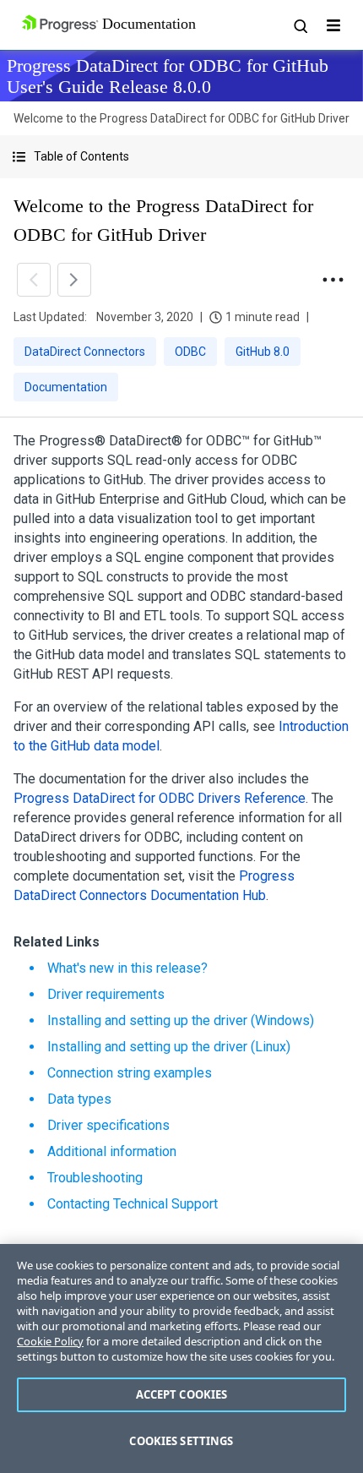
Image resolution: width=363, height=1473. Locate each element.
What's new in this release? (127, 968)
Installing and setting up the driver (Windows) (180, 1020)
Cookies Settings (181, 1440)
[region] (181, 1358)
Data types (79, 1099)
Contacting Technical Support (132, 1204)
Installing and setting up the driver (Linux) (168, 1047)
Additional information (111, 1151)
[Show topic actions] (332, 280)
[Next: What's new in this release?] (74, 280)
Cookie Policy (50, 1341)
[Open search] (299, 25)
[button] (181, 156)
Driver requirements (106, 994)
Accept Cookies (182, 1394)
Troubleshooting (95, 1178)
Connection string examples (129, 1073)
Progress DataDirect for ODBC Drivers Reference (160, 798)
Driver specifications (108, 1125)
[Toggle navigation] (333, 25)
